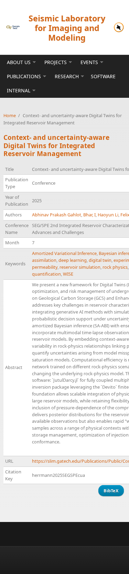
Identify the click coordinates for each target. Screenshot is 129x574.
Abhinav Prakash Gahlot (56, 215)
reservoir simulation (80, 267)
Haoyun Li (108, 215)
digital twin (100, 260)
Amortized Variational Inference (64, 253)
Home (9, 115)
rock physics (115, 267)
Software (103, 76)
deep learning (72, 260)
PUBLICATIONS (24, 76)
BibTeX (111, 491)
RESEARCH (67, 76)
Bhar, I (89, 215)
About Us (19, 62)
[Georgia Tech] (13, 27)
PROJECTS (55, 62)
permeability (44, 267)
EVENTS (89, 62)
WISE (68, 274)
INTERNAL (18, 90)
